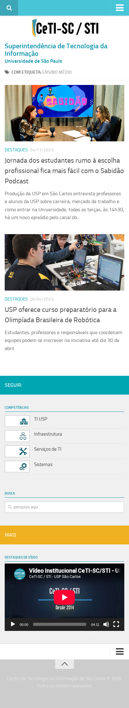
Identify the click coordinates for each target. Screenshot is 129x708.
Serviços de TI (47, 449)
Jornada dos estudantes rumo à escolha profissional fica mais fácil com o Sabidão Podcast (64, 170)
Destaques (16, 150)
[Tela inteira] (116, 624)
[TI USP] (17, 421)
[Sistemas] (17, 466)
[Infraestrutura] (17, 436)
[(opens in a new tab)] (64, 113)
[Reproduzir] (13, 624)
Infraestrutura (48, 434)
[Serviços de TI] (17, 451)
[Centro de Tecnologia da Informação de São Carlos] (64, 28)
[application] (64, 597)
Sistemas (43, 464)
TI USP (40, 419)
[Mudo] (106, 624)
